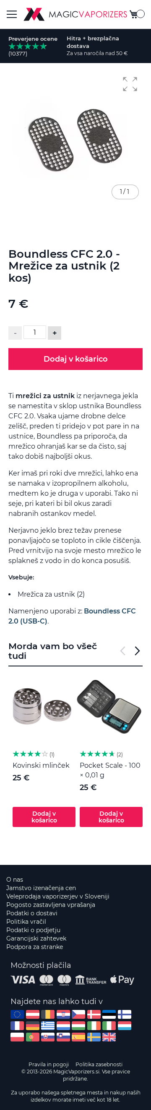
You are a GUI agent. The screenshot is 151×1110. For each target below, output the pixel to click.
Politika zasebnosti (99, 1064)
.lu (124, 1025)
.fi (124, 1014)
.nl (63, 1025)
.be (48, 1014)
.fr (17, 1025)
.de (32, 1025)
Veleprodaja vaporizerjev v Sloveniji (57, 896)
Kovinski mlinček (41, 765)
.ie (94, 1025)
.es (78, 1037)
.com (17, 1014)
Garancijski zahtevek (36, 938)
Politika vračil (26, 921)
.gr (48, 1025)
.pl (17, 1037)
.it (109, 1025)
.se (94, 1037)
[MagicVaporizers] (75, 14)
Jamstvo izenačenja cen (41, 888)
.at (32, 1014)
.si (63, 1037)
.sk (48, 1037)
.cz (78, 1014)
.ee (109, 1014)
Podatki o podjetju (33, 930)
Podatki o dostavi (31, 913)
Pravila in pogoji (49, 1064)
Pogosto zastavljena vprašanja (50, 905)
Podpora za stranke (34, 947)
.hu (78, 1025)
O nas (14, 879)
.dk (94, 1014)
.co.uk (109, 1037)
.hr (63, 1014)
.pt (32, 1037)
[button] (130, 84)
